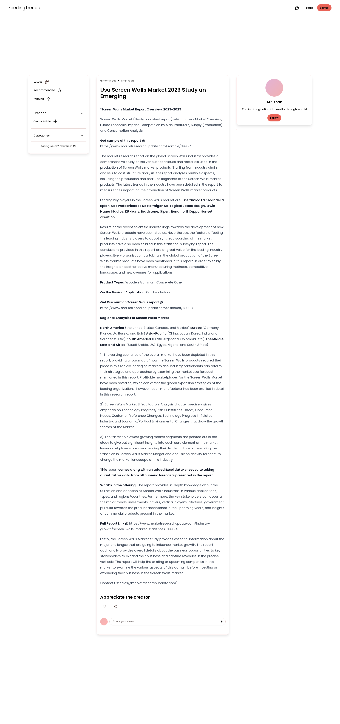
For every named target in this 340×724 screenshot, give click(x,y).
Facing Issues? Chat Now (56, 146)
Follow (274, 118)
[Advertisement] (170, 44)
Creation (39, 113)
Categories (41, 135)
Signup (324, 8)
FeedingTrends (24, 8)
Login (309, 8)
